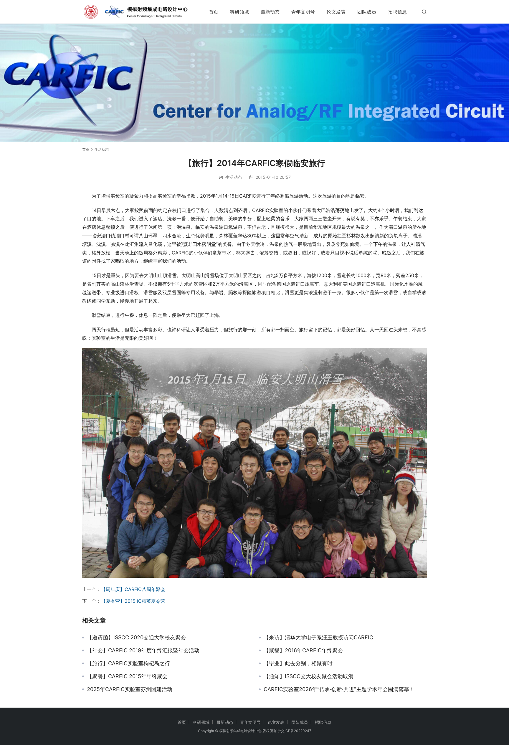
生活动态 (233, 177)
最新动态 (270, 12)
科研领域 (239, 12)
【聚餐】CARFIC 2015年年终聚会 (127, 676)
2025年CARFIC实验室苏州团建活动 (129, 689)
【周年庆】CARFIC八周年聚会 (133, 589)
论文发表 (336, 12)
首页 (213, 12)
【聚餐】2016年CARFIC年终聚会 (303, 650)
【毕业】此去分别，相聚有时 (298, 663)
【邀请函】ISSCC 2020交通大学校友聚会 (136, 637)
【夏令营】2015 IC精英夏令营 (133, 601)
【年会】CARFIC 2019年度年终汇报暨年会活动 (143, 650)
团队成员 (366, 12)
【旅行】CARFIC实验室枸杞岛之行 (128, 663)
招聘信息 (397, 12)
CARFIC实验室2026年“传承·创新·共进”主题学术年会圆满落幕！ (339, 689)
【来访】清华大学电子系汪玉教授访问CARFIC (318, 637)
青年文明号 (303, 12)
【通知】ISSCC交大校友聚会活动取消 (308, 676)
